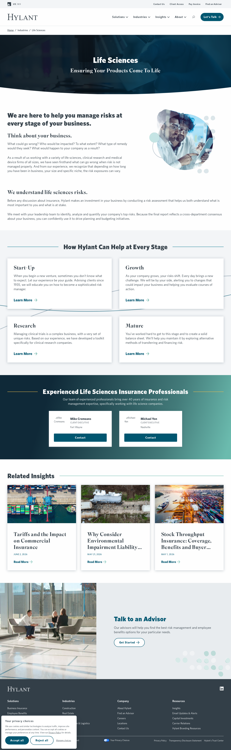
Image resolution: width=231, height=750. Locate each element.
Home (10, 30)
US (14, 4)
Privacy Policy (55, 732)
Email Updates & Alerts (184, 713)
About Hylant (124, 708)
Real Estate (68, 713)
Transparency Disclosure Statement (185, 740)
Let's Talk (210, 17)
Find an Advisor (214, 4)
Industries (140, 17)
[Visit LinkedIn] (222, 689)
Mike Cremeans (80, 419)
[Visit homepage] (22, 17)
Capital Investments (182, 718)
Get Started (127, 642)
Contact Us (159, 4)
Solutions (118, 17)
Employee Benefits (17, 713)
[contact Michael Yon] (131, 423)
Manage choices (63, 740)
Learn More (23, 300)
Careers (121, 718)
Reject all (42, 740)
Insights (160, 17)
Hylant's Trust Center (214, 740)
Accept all (17, 740)
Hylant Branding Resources (186, 728)
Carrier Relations (181, 723)
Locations (122, 723)
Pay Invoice (195, 4)
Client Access (177, 4)
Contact (80, 437)
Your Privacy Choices (119, 740)
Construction (69, 708)
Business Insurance (17, 708)
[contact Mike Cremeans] (61, 423)
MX (19, 4)
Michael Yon (149, 419)
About (179, 17)
